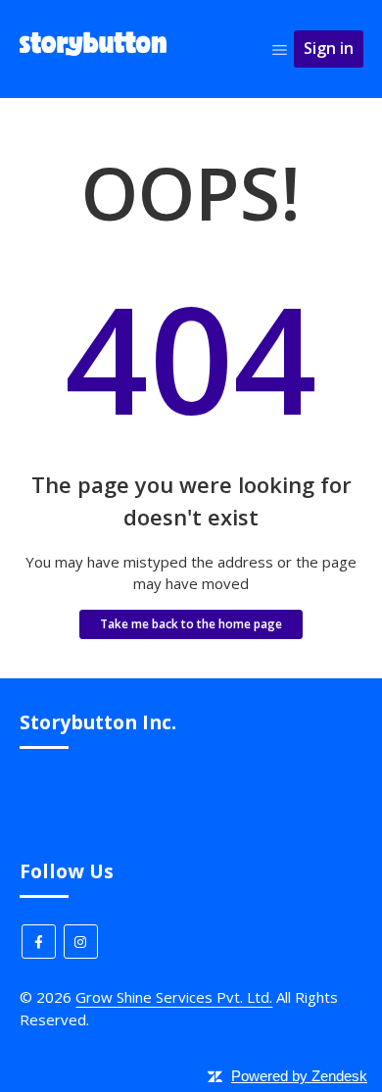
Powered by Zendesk (299, 1075)
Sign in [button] (329, 48)
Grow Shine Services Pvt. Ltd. (173, 997)
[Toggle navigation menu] (279, 49)
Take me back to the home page (191, 624)
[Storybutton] (93, 58)
